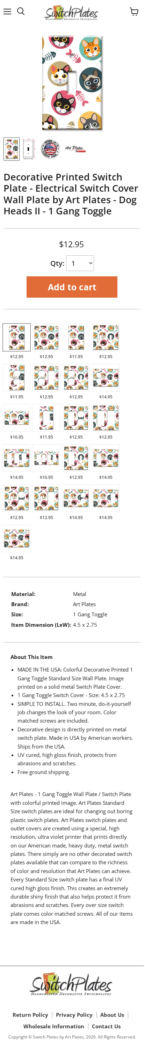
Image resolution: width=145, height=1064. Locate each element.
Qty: (58, 263)
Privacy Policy (74, 1014)
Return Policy (30, 1014)
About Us (112, 1014)
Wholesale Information (53, 1026)
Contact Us (106, 1026)
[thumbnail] (11, 149)
